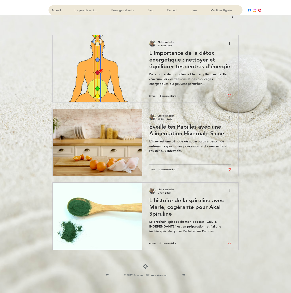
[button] (233, 17)
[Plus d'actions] (230, 43)
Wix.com (162, 274)
